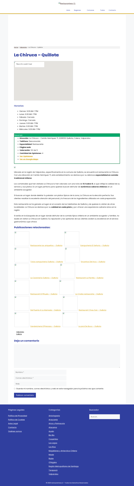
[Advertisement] (67, 28)
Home (16, 47)
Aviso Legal (13, 423)
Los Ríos (52, 447)
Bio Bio (51, 435)
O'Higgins (53, 462)
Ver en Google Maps (29, 159)
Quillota (19, 334)
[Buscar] (123, 416)
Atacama (53, 427)
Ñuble (51, 458)
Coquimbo (53, 439)
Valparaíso (23, 47)
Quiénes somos (15, 431)
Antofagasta (54, 415)
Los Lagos (53, 443)
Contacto (112, 10)
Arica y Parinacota (57, 423)
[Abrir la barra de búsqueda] (123, 10)
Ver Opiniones (26, 156)
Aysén (51, 431)
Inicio (68, 10)
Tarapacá (53, 470)
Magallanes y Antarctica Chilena (63, 451)
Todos (102, 10)
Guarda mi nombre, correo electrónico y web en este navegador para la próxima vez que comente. (60, 388)
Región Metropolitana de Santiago (64, 466)
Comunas (90, 10)
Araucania (53, 419)
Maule (51, 454)
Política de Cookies (16, 419)
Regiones (77, 10)
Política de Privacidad (17, 415)
